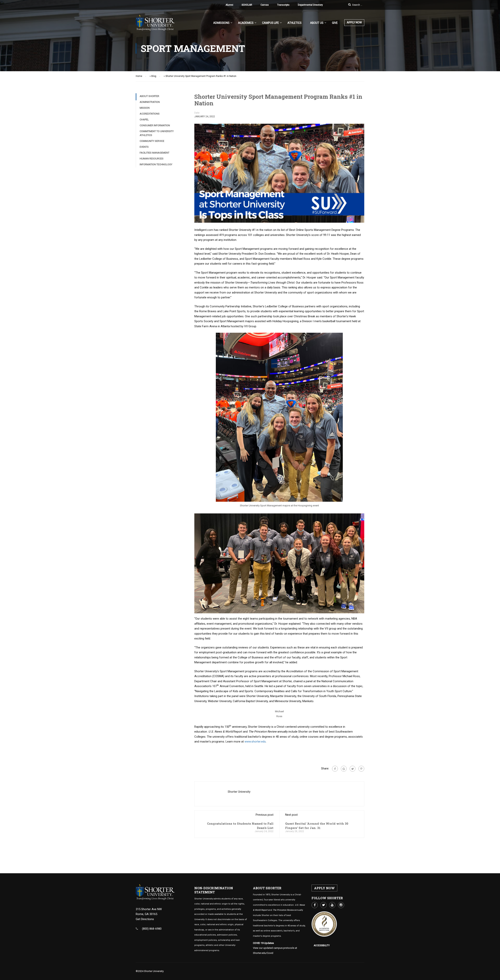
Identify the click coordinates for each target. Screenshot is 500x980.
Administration (150, 101)
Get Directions (145, 919)
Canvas (265, 5)
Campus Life (270, 22)
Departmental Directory (310, 5)
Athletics (295, 22)
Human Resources (151, 158)
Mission (145, 107)
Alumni (229, 5)
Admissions (221, 22)
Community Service (152, 141)
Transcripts (283, 5)
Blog (153, 76)
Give (335, 22)
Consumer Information (155, 125)
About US (316, 22)
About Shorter (149, 96)
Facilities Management (154, 152)
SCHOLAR (247, 5)
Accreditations (150, 113)
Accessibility (322, 945)
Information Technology (156, 164)
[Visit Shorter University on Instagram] (341, 905)
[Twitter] (352, 769)
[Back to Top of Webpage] (494, 974)
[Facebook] (335, 769)
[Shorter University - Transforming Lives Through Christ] (155, 25)
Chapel (144, 119)
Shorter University (239, 791)
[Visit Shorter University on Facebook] (315, 905)
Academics (246, 22)
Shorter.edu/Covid (263, 953)
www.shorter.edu (255, 741)
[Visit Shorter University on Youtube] (332, 905)
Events (144, 146)
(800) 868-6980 (152, 928)
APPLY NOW (354, 22)
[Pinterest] (361, 769)
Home (139, 76)
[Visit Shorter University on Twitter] (323, 905)
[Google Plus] (344, 769)
